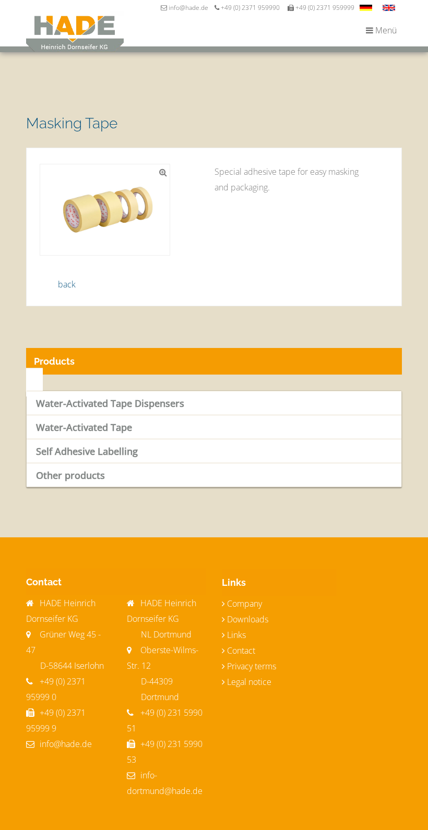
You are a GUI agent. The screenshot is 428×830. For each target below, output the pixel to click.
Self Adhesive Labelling (87, 451)
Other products (70, 475)
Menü (385, 30)
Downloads (247, 619)
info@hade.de (65, 744)
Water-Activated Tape (84, 427)
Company (244, 603)
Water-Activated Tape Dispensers (110, 403)
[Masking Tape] (389, 8)
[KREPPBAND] (366, 8)
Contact (241, 650)
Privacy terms (251, 666)
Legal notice (249, 682)
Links (236, 635)
